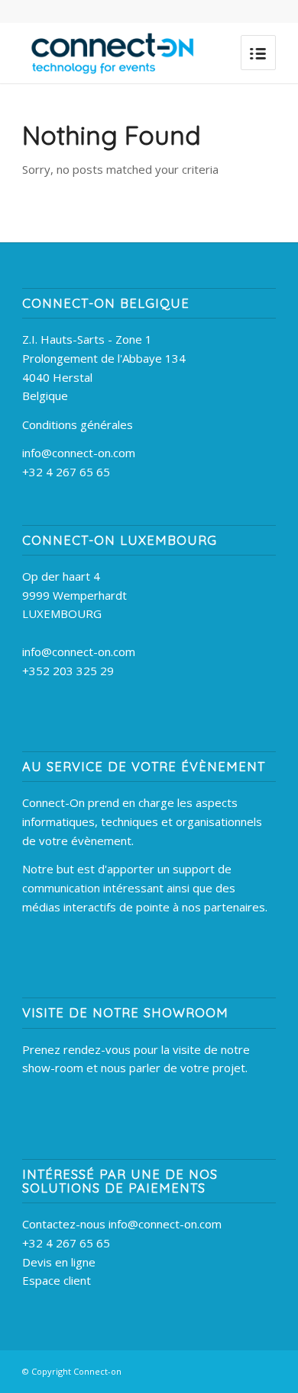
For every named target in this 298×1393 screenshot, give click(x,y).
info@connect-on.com (78, 452)
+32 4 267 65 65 (66, 471)
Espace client (56, 1280)
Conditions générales (77, 424)
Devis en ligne (59, 1262)
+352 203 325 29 (68, 670)
